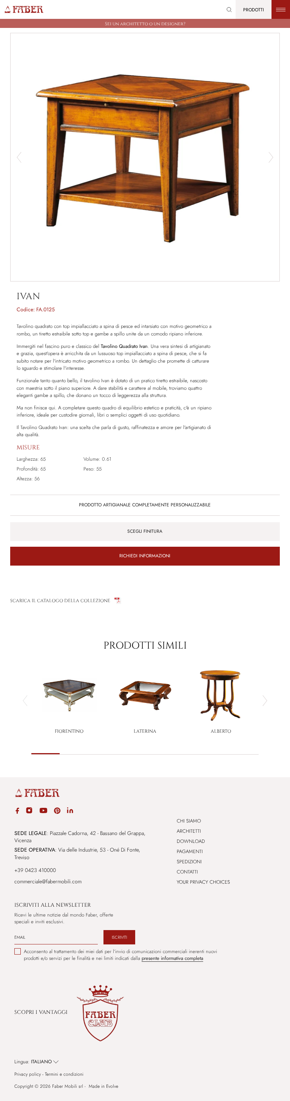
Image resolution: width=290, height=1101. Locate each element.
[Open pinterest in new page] (57, 811)
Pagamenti (190, 851)
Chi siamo (189, 820)
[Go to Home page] (23, 9)
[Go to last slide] (19, 157)
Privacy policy (27, 1074)
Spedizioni (189, 861)
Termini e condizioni (64, 1074)
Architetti (189, 831)
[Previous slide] (25, 700)
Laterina (145, 731)
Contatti (187, 871)
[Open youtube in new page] (43, 811)
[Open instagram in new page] (29, 812)
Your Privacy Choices (203, 882)
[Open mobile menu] (280, 9)
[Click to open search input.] (229, 9)
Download (191, 841)
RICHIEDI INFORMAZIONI (144, 555)
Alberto (221, 731)
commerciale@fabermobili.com (48, 881)
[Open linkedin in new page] (70, 812)
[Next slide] (270, 157)
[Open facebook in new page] (17, 811)
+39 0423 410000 (35, 870)
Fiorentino (69, 731)
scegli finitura (144, 531)
